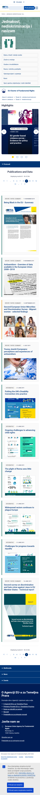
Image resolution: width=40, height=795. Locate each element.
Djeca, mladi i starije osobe (13, 55)
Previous (4, 131)
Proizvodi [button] (7, 164)
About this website (6, 757)
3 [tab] (22, 157)
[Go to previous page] (7, 181)
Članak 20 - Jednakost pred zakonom (26, 97)
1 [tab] (13, 157)
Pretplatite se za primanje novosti (15, 714)
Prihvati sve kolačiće (15, 785)
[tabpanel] (20, 131)
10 (29, 181)
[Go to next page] (21, 184)
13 (15, 184)
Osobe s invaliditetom (11, 64)
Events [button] (6, 680)
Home (3, 14)
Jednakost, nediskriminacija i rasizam (16, 14)
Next (36, 131)
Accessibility (4, 758)
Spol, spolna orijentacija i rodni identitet (17, 83)
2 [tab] (17, 157)
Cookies (21, 757)
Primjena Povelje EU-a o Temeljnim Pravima (18, 707)
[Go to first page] (4, 181)
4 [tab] (26, 157)
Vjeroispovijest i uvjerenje (12, 74)
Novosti (6, 712)
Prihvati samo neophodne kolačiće (20, 790)
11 (33, 181)
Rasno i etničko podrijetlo (12, 69)
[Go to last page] (24, 184)
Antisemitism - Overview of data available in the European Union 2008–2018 (18, 267)
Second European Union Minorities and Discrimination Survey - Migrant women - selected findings (20, 309)
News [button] (5, 674)
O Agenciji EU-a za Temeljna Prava (15, 704)
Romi (5, 78)
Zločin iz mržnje (9, 60)
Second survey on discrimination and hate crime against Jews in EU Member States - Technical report (19, 587)
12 (36, 181)
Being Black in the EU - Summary (18, 202)
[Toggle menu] (36, 8)
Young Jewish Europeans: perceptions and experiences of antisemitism (18, 351)
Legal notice (14, 757)
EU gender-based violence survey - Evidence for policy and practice (19, 139)
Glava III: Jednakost (7, 97)
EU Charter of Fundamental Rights (21, 91)
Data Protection (29, 757)
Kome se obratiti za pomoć (12, 709)
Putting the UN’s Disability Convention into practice (16, 392)
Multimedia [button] (7, 668)
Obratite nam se (7, 737)
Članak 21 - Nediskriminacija (23, 99)
